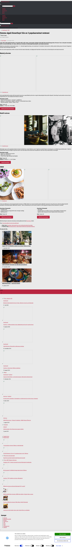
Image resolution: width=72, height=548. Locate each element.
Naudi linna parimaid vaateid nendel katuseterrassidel (14, 457)
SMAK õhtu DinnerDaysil (43, 217)
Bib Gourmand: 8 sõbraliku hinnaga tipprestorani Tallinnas (15, 470)
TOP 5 (3, 11)
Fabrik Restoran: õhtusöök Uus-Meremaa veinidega (13, 346)
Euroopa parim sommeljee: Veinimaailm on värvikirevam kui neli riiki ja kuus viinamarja (20, 398)
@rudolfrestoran (5, 146)
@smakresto (4, 200)
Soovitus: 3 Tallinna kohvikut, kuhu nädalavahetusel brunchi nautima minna (18, 324)
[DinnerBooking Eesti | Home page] (4, 1)
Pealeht (3, 8)
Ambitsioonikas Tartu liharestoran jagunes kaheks (13, 429)
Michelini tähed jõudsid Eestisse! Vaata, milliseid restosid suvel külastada (18, 303)
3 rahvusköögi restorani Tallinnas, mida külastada (13, 445)
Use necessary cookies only (62, 540)
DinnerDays (4, 223)
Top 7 (4, 525)
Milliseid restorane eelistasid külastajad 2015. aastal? (14, 486)
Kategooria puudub (7, 519)
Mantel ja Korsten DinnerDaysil (7, 108)
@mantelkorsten (5, 92)
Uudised (4, 9)
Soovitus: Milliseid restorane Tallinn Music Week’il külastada (15, 502)
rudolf (15, 223)
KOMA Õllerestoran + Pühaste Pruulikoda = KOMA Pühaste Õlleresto (17, 420)
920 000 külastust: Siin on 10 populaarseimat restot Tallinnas (15, 453)
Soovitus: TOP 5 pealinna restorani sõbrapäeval (12, 478)
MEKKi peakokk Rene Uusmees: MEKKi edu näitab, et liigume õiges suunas (18, 494)
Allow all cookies (62, 534)
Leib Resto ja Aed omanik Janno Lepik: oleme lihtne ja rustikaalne (16, 510)
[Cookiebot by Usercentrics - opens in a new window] (7, 546)
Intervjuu (5, 396)
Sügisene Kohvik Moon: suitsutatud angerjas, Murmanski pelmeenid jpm (17, 376)
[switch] (32, 546)
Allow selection (63, 537)
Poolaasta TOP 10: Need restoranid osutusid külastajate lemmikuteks (17, 462)
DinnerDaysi (28, 220)
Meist (3, 13)
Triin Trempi (3, 40)
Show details (58, 545)
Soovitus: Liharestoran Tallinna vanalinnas (11, 368)
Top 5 (4, 523)
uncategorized (6, 526)
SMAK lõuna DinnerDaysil (6, 217)
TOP (8, 30)
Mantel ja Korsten (10, 223)
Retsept (5, 520)
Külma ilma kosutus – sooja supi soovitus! (11, 283)
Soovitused (4, 10)
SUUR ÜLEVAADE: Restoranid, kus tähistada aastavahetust (14, 264)
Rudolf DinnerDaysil (5, 162)
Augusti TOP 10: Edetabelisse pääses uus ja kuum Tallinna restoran (16, 246)
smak (17, 223)
